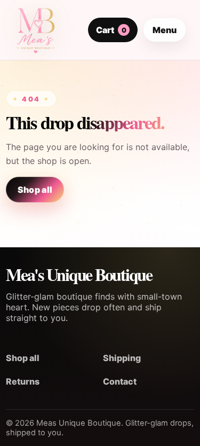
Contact (120, 381)
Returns (22, 381)
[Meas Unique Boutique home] (36, 30)
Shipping (122, 358)
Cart (111, 30)
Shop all (35, 189)
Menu (165, 30)
